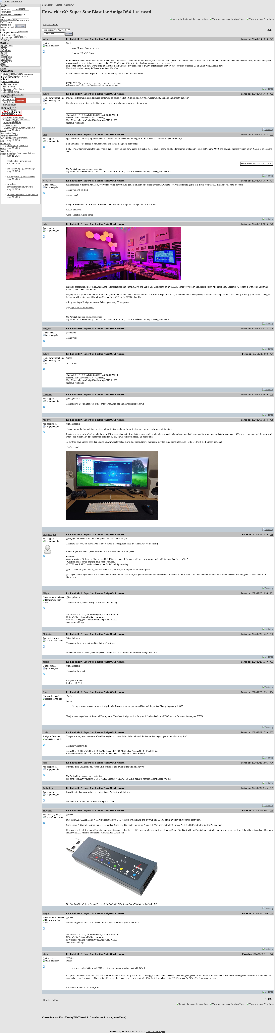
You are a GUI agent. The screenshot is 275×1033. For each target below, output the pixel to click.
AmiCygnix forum (10, 81)
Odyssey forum (9, 110)
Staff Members (6, 138)
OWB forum (8, 112)
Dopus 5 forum (9, 97)
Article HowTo (7, 146)
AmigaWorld (6, 61)
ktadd (46, 954)
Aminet (3, 48)
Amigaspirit (5, 50)
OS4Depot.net (7, 35)
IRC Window (6, 22)
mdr (45, 134)
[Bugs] (17, 35)
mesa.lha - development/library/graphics (20, 185)
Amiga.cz (4, 66)
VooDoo (47, 180)
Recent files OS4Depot (10, 14)
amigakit (47, 328)
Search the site (6, 151)
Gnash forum (8, 102)
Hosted (3, 68)
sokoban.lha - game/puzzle (19, 161)
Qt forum (6, 115)
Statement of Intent (8, 133)
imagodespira (49, 534)
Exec (2, 63)
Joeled (46, 662)
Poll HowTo (5, 143)
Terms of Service (7, 135)
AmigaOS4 (69, 5)
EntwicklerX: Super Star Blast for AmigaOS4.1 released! (97, 11)
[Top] (267, 88)
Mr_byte (47, 420)
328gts (46, 94)
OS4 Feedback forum (12, 74)
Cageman (47, 394)
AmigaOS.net (6, 45)
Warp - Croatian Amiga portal (79, 215)
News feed (5, 9)
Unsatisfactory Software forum (16, 128)
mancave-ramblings (75, 123)
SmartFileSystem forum (13, 117)
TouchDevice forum (11, 123)
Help (2, 141)
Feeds (2, 6)
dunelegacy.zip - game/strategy (21, 168)
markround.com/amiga (91, 169)
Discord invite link (8, 27)
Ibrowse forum (9, 105)
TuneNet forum (9, 125)
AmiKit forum (8, 86)
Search (3, 148)
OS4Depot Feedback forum (15, 76)
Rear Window (76, 746)
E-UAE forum (9, 99)
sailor (45, 39)
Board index (47, 5)
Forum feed (5, 12)
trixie (45, 732)
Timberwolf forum (10, 120)
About (3, 130)
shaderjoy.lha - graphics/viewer (21, 176)
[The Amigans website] (11, 1)
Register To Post (50, 24)
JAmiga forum (9, 107)
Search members (7, 154)
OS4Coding (5, 58)
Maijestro (47, 634)
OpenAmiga (6, 37)
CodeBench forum (10, 92)
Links (2, 30)
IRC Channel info (8, 19)
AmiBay (4, 55)
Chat (2, 17)
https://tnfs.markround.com (82, 307)
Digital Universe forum (12, 94)
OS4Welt (4, 40)
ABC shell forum (10, 84)
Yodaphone (48, 788)
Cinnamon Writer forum (13, 89)
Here (68, 68)
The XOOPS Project (155, 1031)
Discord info (5, 25)
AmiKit (3, 53)
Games (58, 5)
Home (3, 4)
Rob (45, 692)
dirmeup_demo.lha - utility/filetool (22, 194)
